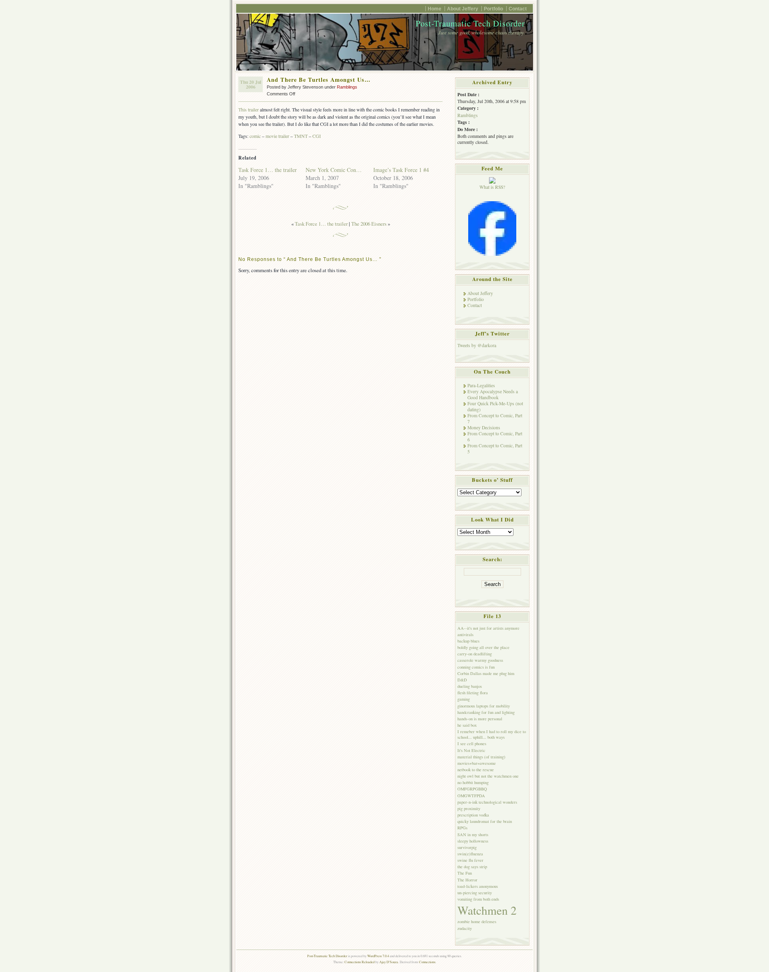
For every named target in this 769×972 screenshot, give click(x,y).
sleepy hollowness (472, 841)
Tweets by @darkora (476, 345)
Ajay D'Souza (388, 962)
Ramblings (347, 87)
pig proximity (468, 808)
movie (271, 136)
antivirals (465, 634)
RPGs (462, 828)
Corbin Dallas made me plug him (485, 673)
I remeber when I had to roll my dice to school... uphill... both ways (491, 734)
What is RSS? (492, 187)
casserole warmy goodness (480, 660)
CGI (316, 136)
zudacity (464, 928)
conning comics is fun (476, 667)
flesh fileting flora (472, 692)
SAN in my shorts (472, 834)
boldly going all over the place (483, 647)
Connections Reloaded (359, 962)
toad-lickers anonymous (477, 886)
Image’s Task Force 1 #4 (401, 170)
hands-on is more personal (479, 718)
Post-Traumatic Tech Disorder (470, 23)
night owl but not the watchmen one (488, 776)
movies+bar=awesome (476, 763)
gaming (463, 699)
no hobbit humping (473, 782)
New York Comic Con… (334, 170)
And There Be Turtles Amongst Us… (318, 79)
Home (434, 8)
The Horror (467, 880)
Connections (427, 962)
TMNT (301, 136)
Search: (492, 559)
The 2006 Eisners (369, 223)
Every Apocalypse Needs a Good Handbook (492, 394)
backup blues (468, 641)
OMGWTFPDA (471, 795)
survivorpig (467, 847)
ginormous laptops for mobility (483, 706)
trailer (283, 136)
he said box (467, 725)
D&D (462, 680)
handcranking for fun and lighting (486, 712)
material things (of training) (481, 757)
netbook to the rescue (475, 769)
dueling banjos (469, 686)
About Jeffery (462, 8)
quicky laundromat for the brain (484, 821)
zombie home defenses (476, 921)
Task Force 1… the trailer (267, 170)
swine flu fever (470, 860)
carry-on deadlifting (474, 654)
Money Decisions (483, 427)
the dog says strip (472, 866)
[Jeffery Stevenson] (492, 254)
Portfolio (493, 8)
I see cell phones (471, 743)
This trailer (248, 109)
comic (255, 136)
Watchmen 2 (487, 910)
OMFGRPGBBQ (472, 789)
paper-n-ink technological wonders (487, 802)
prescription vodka (473, 815)
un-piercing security (474, 892)
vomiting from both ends (478, 899)
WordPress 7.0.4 (378, 956)
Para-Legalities (481, 385)
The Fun (464, 873)
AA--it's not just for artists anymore (488, 628)
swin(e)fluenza (470, 854)
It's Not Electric (471, 750)
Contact (518, 8)
